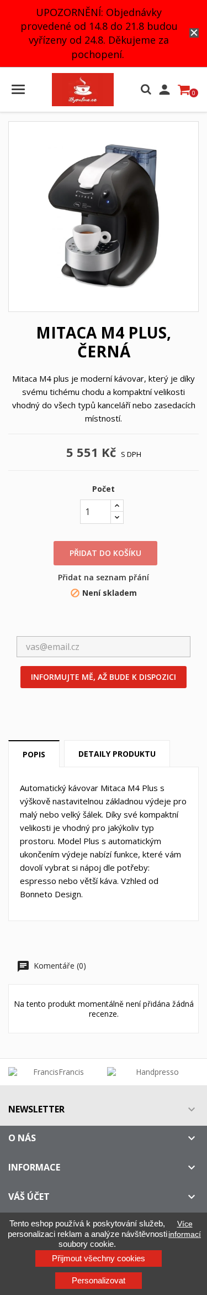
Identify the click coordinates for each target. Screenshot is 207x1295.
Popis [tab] (34, 754)
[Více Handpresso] (153, 1072)
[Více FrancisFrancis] (54, 1072)
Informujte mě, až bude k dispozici (103, 677)
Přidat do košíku (105, 553)
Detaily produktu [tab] (117, 753)
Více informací (184, 1228)
